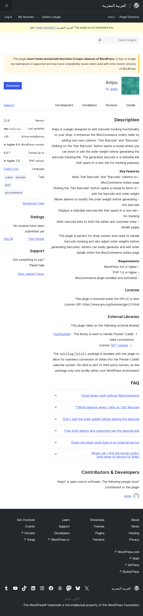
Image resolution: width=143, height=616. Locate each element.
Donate (28, 533)
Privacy (134, 539)
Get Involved (26, 520)
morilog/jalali (61, 334)
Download (12, 85)
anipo (114, 89)
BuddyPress (129, 572)
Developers (62, 533)
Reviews (111, 105)
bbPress (131, 565)
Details (130, 105)
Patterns (98, 539)
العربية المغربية (121, 588)
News (135, 526)
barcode (20, 177)
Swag (29, 539)
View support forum (31, 274)
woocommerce (13, 192)
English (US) (11, 168)
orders (9, 177)
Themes (98, 526)
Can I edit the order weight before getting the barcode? (100, 419)
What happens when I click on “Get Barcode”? (107, 407)
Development (64, 105)
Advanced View (33, 203)
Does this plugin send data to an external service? (105, 442)
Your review (36, 239)
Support (9, 105)
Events (30, 526)
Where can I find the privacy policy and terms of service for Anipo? (115, 455)
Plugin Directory (129, 16)
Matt (134, 558)
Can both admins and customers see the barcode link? (101, 431)
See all (8, 239)
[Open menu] (6, 5)
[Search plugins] (100, 40)
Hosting (134, 533)
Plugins (99, 533)
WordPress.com (126, 552)
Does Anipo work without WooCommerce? (110, 395)
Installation (89, 105)
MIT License (119, 345)
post (7, 185)
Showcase (97, 520)
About (135, 520)
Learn (66, 520)
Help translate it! (43, 27)
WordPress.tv (58, 539)
